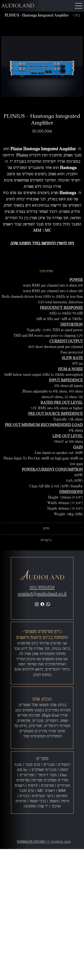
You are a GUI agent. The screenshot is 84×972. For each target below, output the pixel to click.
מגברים (49, 765)
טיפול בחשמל (59, 801)
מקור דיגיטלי (47, 775)
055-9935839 (42, 587)
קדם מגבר (32, 765)
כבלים (24, 796)
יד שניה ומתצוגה (36, 806)
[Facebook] (42, 604)
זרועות (33, 786)
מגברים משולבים (44, 770)
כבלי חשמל (37, 801)
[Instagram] (36, 604)
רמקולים (64, 765)
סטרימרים (27, 775)
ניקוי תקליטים (42, 796)
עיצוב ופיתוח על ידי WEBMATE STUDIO (43, 842)
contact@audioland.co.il (42, 594)
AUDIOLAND (17, 5)
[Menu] (79, 6)
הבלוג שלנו (42, 699)
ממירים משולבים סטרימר (50, 780)
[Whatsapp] (48, 604)
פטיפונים (47, 786)
